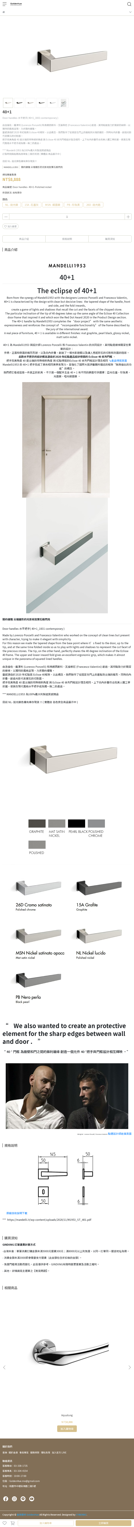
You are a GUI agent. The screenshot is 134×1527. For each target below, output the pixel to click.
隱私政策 (45, 1452)
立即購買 (103, 1523)
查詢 (4, 1452)
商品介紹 (24, 239)
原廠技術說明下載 (16, 1213)
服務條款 (34, 1452)
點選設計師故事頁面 (120, 1134)
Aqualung (67, 1415)
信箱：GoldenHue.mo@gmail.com (21, 1481)
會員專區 (24, 1452)
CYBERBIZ (81, 1514)
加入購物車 (46, 1523)
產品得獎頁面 (118, 360)
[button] (130, 1367)
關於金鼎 (13, 1452)
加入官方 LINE (59, 1452)
